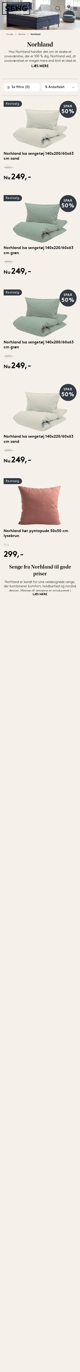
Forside (9, 34)
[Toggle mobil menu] (75, 8)
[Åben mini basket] (66, 8)
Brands (22, 34)
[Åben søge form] (58, 8)
